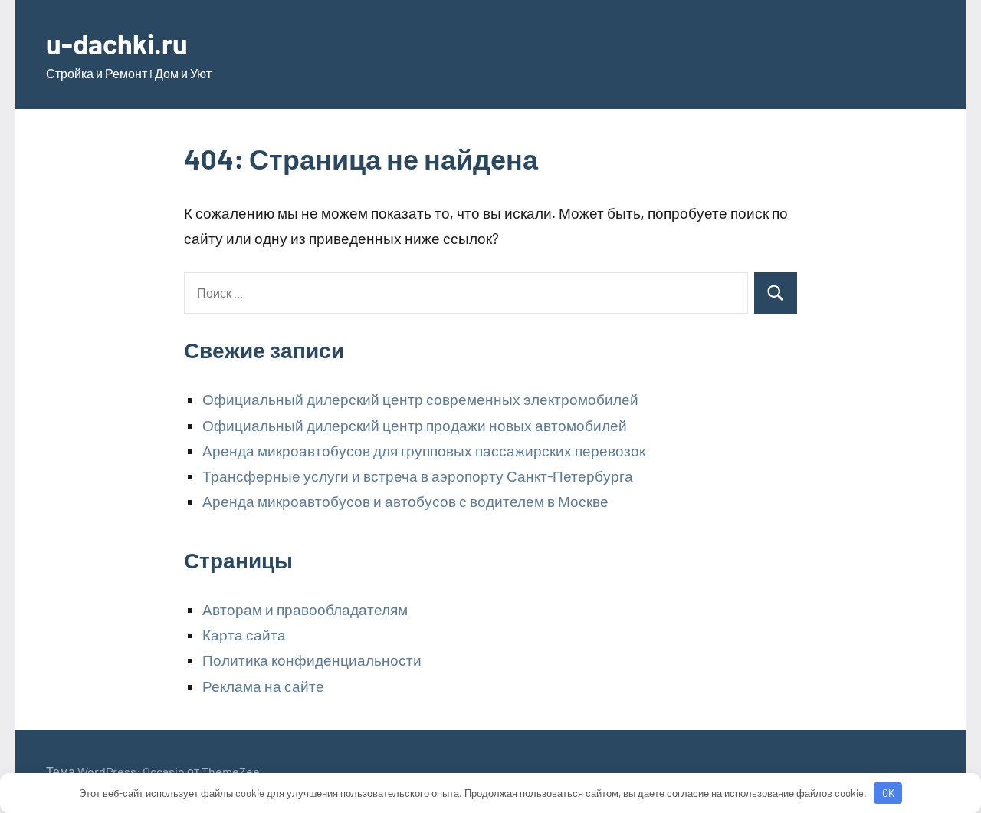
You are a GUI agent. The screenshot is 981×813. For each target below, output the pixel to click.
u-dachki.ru (117, 43)
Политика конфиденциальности (312, 660)
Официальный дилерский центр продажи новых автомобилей (414, 425)
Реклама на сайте (263, 686)
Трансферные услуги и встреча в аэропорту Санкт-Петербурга (417, 476)
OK (888, 793)
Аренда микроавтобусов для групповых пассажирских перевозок (423, 450)
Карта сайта (244, 634)
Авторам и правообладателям (305, 609)
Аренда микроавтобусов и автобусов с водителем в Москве (405, 501)
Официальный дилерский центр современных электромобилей (420, 399)
